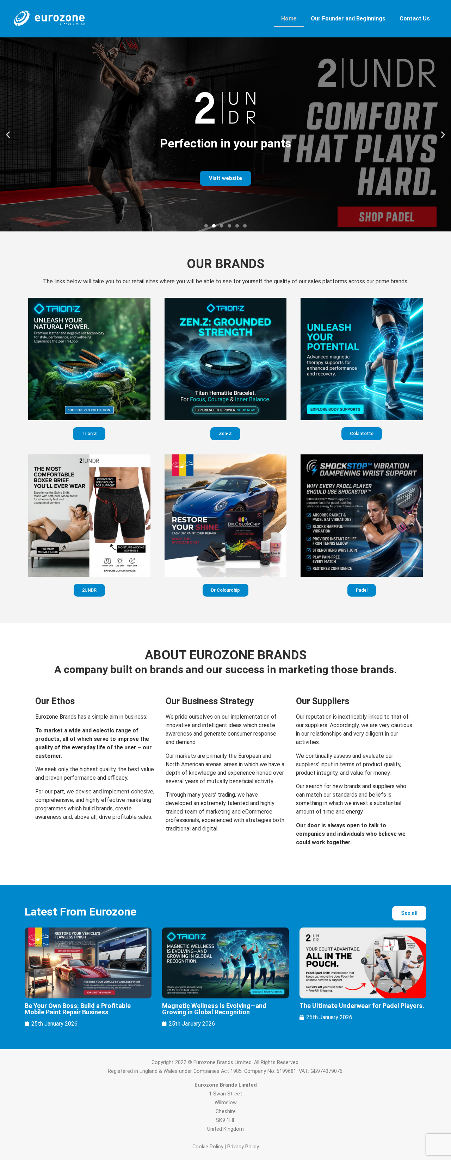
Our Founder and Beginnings (348, 18)
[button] (8, 134)
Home (289, 18)
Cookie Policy (207, 1147)
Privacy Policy (243, 1147)
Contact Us (415, 18)
